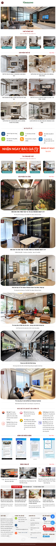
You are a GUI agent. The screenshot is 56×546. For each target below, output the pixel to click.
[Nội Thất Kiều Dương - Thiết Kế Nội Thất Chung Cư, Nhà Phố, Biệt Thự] (28, 3)
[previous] (50, 26)
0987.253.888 (24, 532)
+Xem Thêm (51, 52)
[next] (52, 26)
